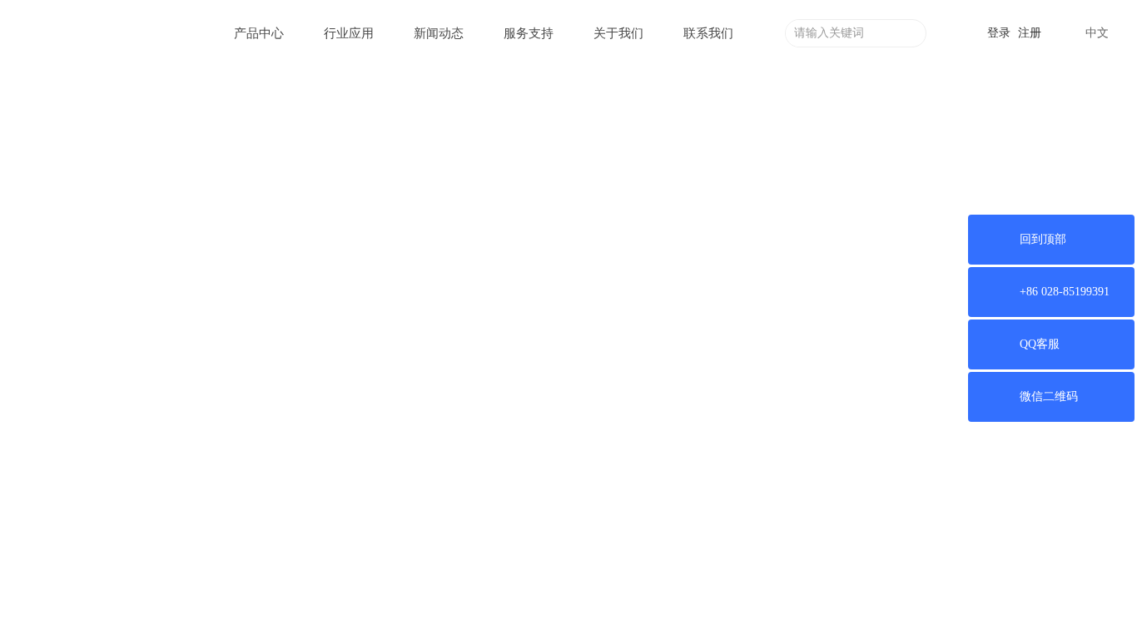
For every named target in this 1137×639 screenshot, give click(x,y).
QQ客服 (1040, 344)
